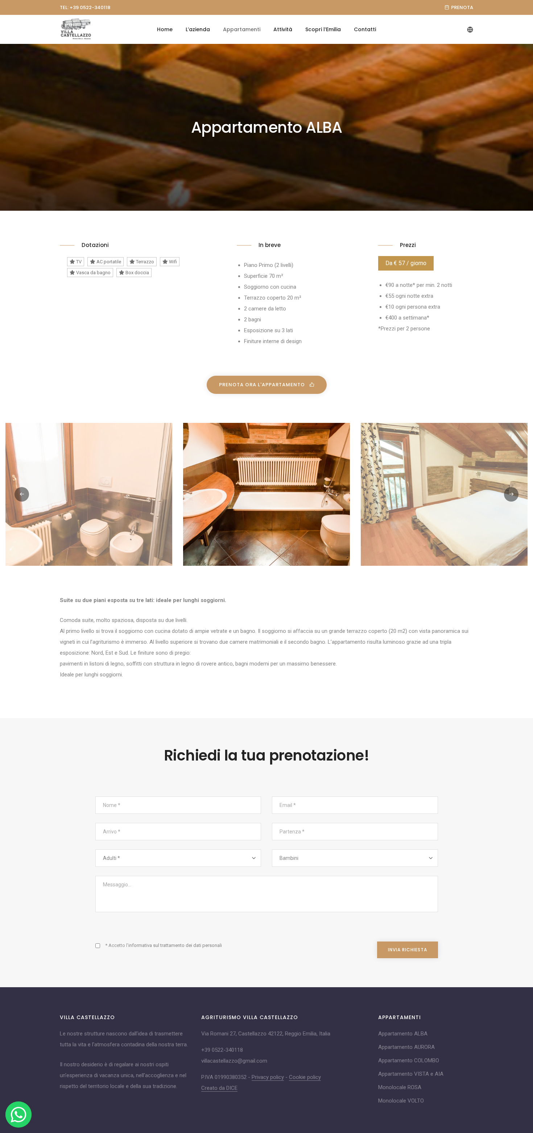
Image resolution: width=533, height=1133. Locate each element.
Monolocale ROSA (399, 1087)
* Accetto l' (163, 945)
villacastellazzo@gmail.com (234, 1061)
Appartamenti (241, 29)
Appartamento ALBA (402, 1033)
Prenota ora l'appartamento (262, 384)
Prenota (462, 7)
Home (165, 29)
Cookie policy (305, 1077)
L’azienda (198, 29)
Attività (282, 29)
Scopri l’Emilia (323, 29)
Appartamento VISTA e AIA (410, 1074)
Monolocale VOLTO (401, 1100)
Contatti (365, 29)
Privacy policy (268, 1077)
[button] (511, 494)
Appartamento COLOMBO (408, 1060)
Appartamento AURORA (406, 1047)
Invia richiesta (407, 950)
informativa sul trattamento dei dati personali (175, 945)
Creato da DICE (219, 1088)
